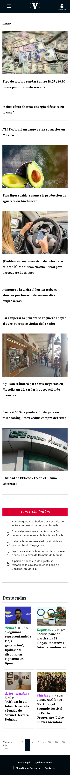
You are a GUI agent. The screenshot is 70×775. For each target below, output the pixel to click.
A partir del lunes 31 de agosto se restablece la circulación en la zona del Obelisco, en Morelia (36, 564)
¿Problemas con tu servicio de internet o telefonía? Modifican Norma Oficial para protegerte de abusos (32, 267)
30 (63, 742)
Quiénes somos (43, 762)
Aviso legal (24, 762)
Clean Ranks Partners (28, 768)
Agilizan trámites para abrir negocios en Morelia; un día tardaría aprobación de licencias (32, 389)
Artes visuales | (17, 693)
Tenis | (11, 628)
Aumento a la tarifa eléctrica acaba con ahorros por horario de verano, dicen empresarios (31, 295)
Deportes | (45, 630)
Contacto (50, 768)
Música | (44, 695)
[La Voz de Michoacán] (35, 5)
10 (49, 742)
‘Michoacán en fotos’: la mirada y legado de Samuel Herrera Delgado (17, 710)
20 (56, 742)
